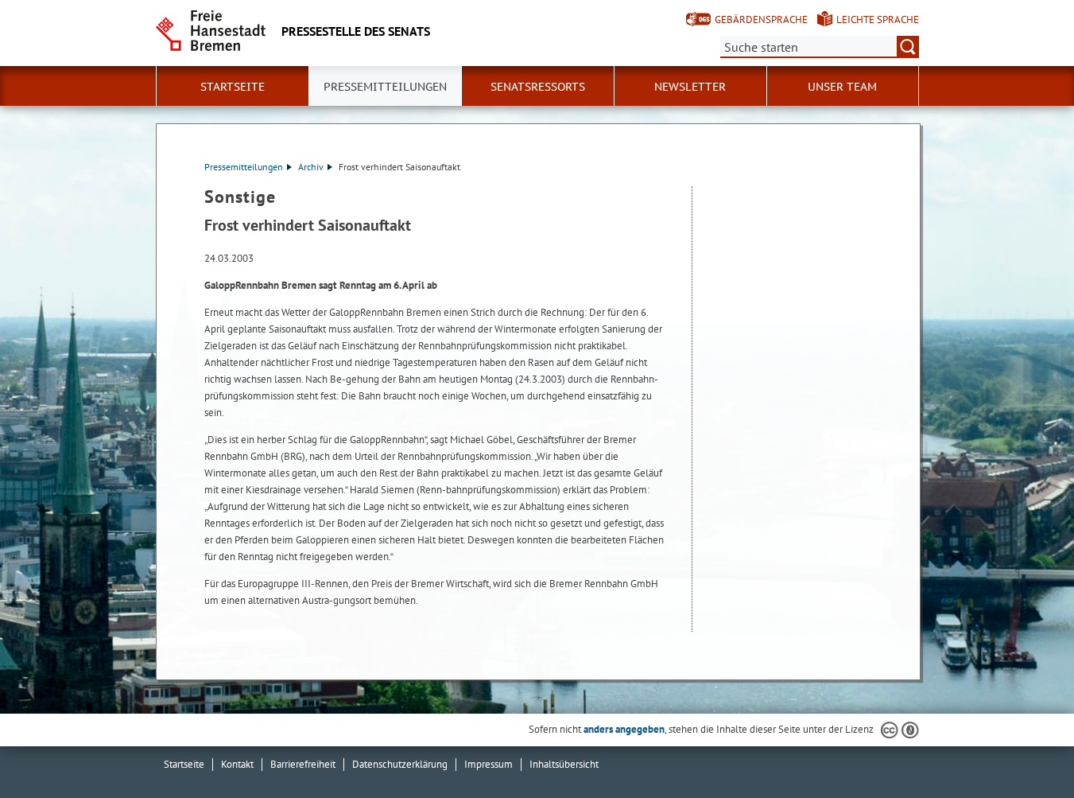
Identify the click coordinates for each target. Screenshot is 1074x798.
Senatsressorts (537, 87)
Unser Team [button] (842, 87)
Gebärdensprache (761, 19)
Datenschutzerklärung (400, 764)
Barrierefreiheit (302, 764)
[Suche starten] (908, 47)
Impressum (488, 764)
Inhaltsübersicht (564, 764)
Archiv (311, 167)
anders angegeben (624, 729)
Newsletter (690, 87)
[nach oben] (1025, 749)
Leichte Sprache (877, 19)
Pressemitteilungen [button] (385, 87)
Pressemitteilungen (243, 167)
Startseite (232, 87)
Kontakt (237, 764)
